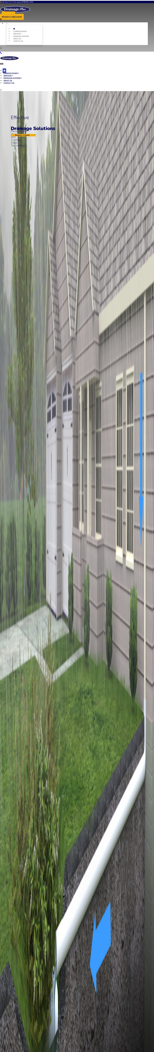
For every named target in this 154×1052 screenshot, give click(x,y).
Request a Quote (22, 135)
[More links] (7, 23)
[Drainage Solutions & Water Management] (15, 12)
